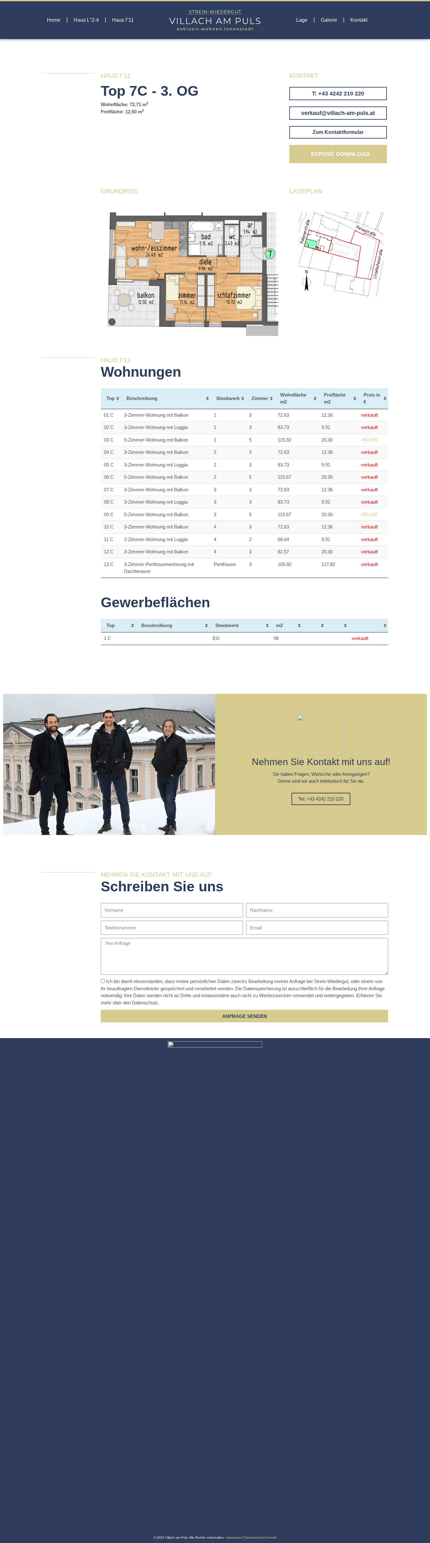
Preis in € (372, 398)
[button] (338, 93)
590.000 (369, 514)
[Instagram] (220, 1524)
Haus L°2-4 (86, 20)
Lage (302, 20)
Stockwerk (228, 398)
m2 (279, 625)
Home (53, 20)
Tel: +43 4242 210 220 (320, 799)
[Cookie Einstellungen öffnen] (13, 1535)
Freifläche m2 (335, 398)
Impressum (233, 1537)
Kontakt (358, 20)
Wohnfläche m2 (293, 398)
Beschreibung (142, 398)
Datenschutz (253, 1537)
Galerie (329, 20)
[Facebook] (210, 1524)
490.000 (369, 440)
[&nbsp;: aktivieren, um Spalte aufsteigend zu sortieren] (314, 626)
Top (110, 398)
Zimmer (260, 398)
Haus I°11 (123, 20)
